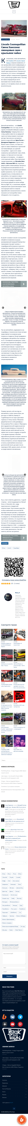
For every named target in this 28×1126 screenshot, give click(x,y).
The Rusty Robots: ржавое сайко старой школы (6, 685)
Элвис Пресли (18, 930)
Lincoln (9, 548)
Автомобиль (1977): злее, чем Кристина (19, 706)
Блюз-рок (4, 888)
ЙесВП (11, 1102)
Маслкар (19, 898)
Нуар (21, 905)
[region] (14, 107)
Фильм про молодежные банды (10, 926)
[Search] (25, 760)
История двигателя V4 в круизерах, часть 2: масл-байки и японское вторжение (6, 708)
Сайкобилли (13, 912)
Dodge (3, 881)
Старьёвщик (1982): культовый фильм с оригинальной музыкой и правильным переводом (6, 752)
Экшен (11, 930)
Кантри (17, 891)
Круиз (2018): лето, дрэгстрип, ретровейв (18, 750)
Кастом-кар (14, 895)
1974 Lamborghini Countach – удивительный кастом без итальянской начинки (7, 730)
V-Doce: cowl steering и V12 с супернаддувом (19, 728)
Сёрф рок (4, 916)
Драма (11, 891)
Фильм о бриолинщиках (8, 919)
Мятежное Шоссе (14, 902)
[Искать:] (7, 760)
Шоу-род (4, 930)
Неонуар (15, 905)
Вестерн (12, 888)
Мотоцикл (4, 902)
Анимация (13, 884)
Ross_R (17, 593)
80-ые (3, 548)
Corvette (18, 877)
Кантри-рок (5, 895)
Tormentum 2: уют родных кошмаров (10, 786)
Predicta (11, 61)
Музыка (4, 1094)
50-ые (3, 874)
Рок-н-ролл (14, 909)
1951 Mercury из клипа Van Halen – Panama (7, 664)
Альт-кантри (16, 881)
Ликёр (12, 898)
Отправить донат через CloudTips (14, 580)
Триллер (12, 916)
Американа (5, 884)
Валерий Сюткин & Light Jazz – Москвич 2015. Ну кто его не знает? (15, 807)
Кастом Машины (5, 39)
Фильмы (4, 1097)
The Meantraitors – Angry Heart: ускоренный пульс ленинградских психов (16, 838)
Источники (4, 543)
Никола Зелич (8, 819)
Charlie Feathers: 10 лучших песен (18, 644)
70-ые (14, 874)
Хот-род (23, 926)
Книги (3, 1091)
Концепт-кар (5, 898)
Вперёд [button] (25, 107)
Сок (20, 912)
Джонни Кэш (19, 888)
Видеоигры (5, 1083)
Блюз (19, 884)
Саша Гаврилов (9, 805)
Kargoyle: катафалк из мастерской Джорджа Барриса (6, 645)
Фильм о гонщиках (7, 923)
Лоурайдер (16, 548)
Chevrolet (4, 877)
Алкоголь (4, 1080)
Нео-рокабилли (6, 905)
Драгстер (4, 891)
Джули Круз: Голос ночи (17, 829)
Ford (9, 881)
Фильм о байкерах (21, 916)
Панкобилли (5, 909)
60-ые (9, 874)
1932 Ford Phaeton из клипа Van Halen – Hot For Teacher (19, 665)
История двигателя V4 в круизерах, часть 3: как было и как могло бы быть (19, 686)
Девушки (4, 1086)
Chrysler (12, 877)
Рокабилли (22, 909)
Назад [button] (3, 107)
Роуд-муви (5, 912)
